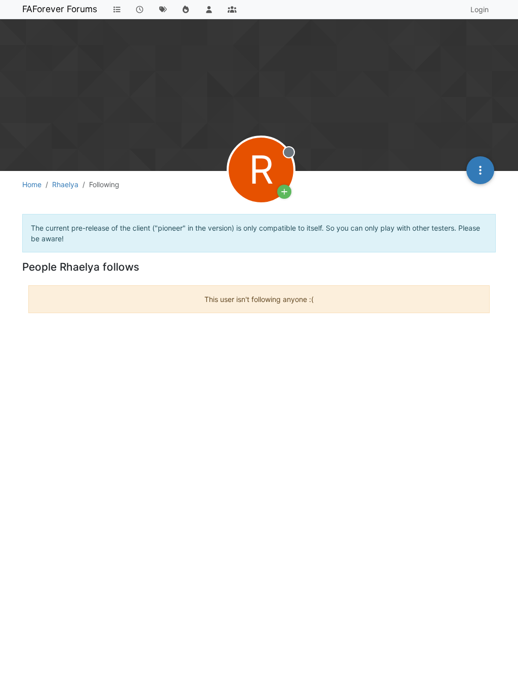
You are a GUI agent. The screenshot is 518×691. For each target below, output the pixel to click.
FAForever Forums (59, 9)
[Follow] (284, 192)
